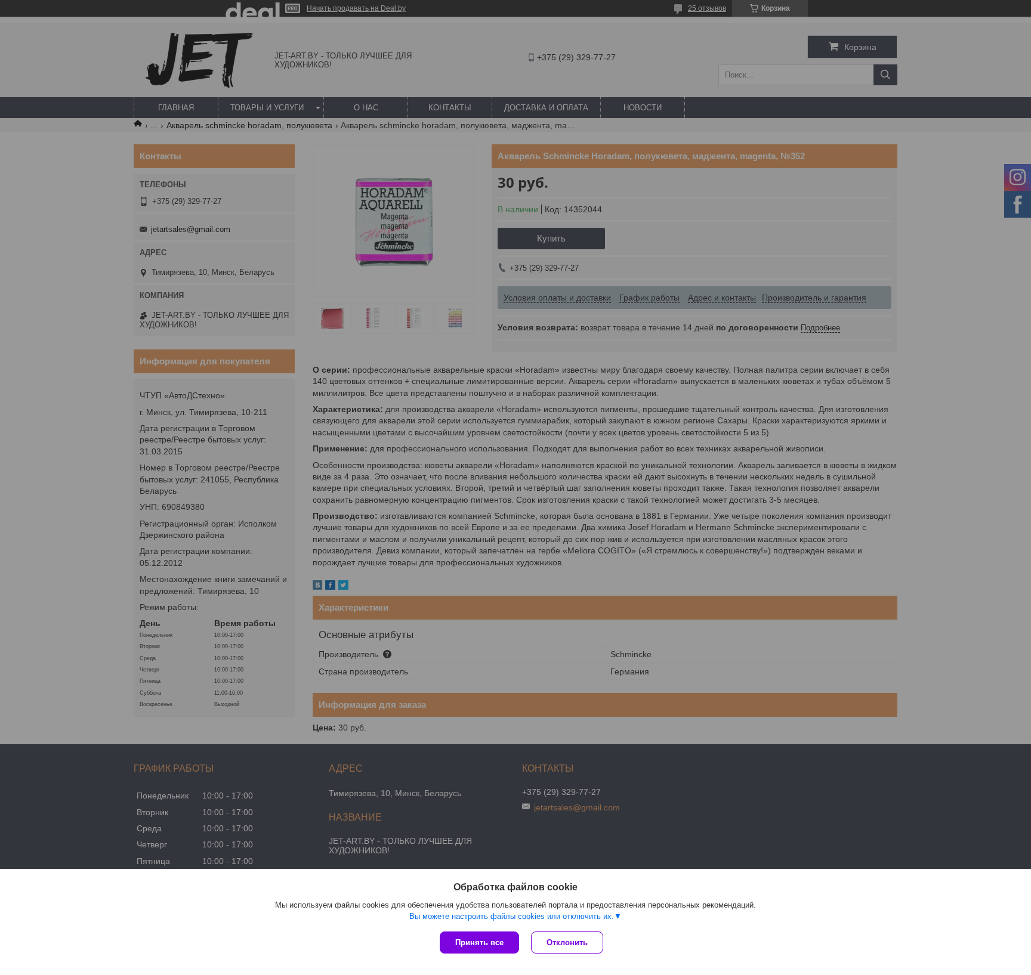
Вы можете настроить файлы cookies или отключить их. (511, 916)
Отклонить (567, 942)
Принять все (479, 942)
